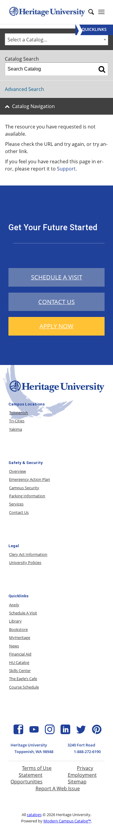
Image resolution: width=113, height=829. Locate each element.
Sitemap (77, 781)
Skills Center (20, 670)
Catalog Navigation (33, 106)
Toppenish (18, 412)
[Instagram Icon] (50, 732)
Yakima (15, 429)
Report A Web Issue (58, 788)
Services (16, 504)
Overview (17, 471)
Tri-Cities (16, 421)
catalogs (34, 814)
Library (15, 621)
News (14, 646)
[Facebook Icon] (18, 732)
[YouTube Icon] (34, 732)
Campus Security (24, 487)
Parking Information (27, 496)
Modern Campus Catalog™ (67, 821)
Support (66, 168)
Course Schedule (24, 687)
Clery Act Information (28, 554)
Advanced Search (24, 89)
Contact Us (19, 512)
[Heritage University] (46, 12)
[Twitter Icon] (81, 732)
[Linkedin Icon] (65, 732)
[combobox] (56, 39)
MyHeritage (19, 637)
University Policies (25, 562)
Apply (14, 604)
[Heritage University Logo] (56, 393)
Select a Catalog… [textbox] (27, 39)
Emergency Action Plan (29, 479)
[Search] (102, 69)
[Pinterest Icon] (97, 732)
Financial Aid (20, 654)
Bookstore (18, 629)
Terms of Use (37, 768)
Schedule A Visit (23, 613)
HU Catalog (19, 662)
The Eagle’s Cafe (23, 678)
